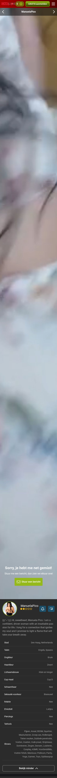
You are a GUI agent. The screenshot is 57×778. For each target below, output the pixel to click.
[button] (42, 609)
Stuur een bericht (31, 581)
